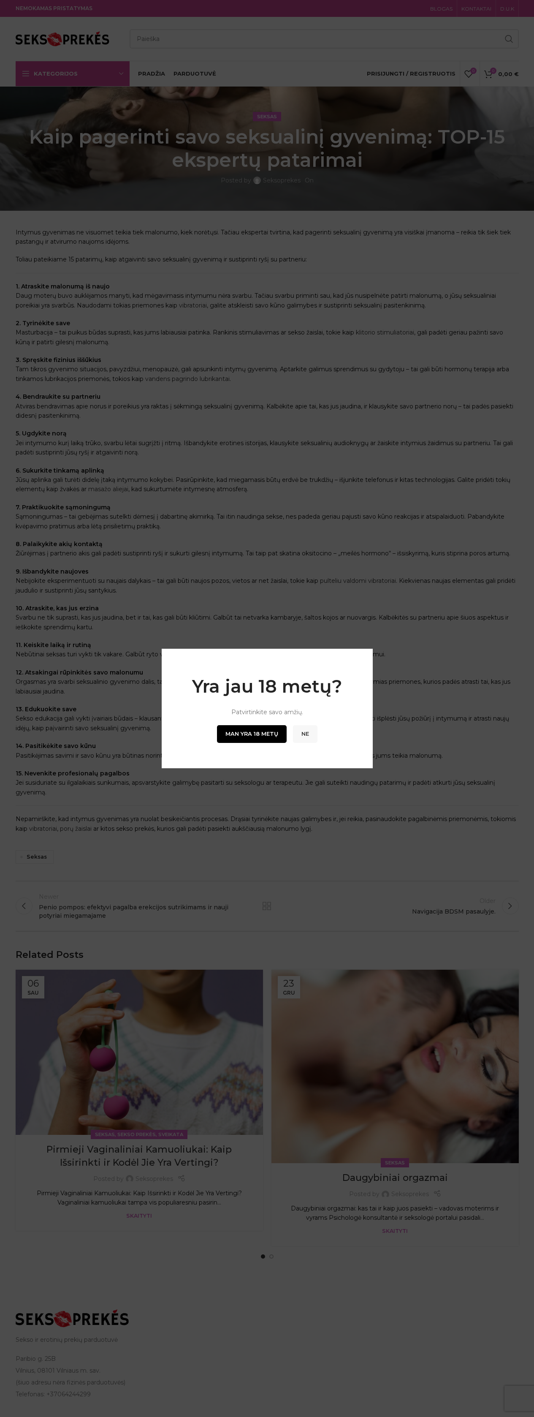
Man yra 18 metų (251, 733)
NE (305, 733)
